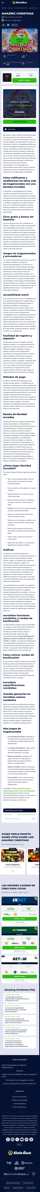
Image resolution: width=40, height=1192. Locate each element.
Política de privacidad (19, 1100)
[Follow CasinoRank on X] (17, 1139)
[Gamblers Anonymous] (16, 1162)
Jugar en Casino (19, 40)
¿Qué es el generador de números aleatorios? (19, 1083)
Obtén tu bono (24, 80)
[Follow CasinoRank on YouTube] (22, 1139)
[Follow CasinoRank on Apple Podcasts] (31, 1139)
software (10, 627)
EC (19, 1144)
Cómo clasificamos (20, 1107)
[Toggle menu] (3, 2)
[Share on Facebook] (8, 25)
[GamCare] (27, 1162)
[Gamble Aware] (17, 1173)
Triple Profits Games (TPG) (17, 426)
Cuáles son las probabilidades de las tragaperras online (19, 1075)
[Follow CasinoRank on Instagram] (13, 1139)
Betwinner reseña (19, 951)
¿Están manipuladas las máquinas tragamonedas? (14, 1066)
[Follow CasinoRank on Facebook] (8, 1139)
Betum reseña (19, 980)
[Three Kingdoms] (12, 861)
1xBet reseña (19, 922)
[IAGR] (9, 1162)
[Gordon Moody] (20, 1168)
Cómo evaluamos (19, 1104)
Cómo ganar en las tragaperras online (20, 1080)
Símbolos (19, 1071)
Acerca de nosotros (20, 1097)
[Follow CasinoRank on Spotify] (27, 1139)
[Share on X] (3, 25)
